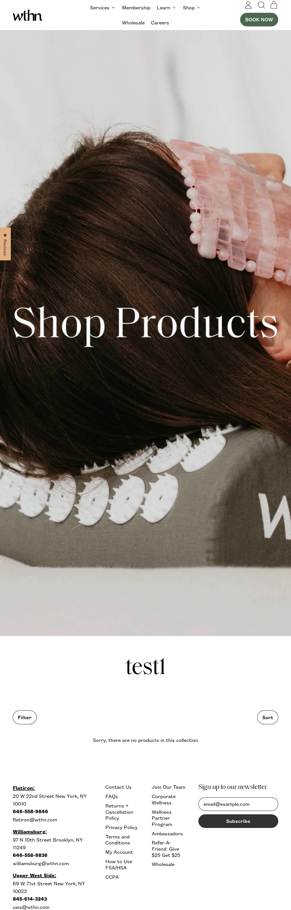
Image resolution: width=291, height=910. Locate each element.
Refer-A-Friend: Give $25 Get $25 (166, 848)
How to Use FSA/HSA (118, 864)
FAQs (111, 796)
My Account (119, 852)
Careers (160, 22)
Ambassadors (167, 833)
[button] (261, 5)
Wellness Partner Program (162, 818)
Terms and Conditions (117, 839)
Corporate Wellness (164, 799)
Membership (136, 7)
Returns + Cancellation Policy (119, 811)
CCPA (112, 877)
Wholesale (133, 22)
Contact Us (118, 787)
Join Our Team (168, 787)
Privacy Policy (121, 827)
